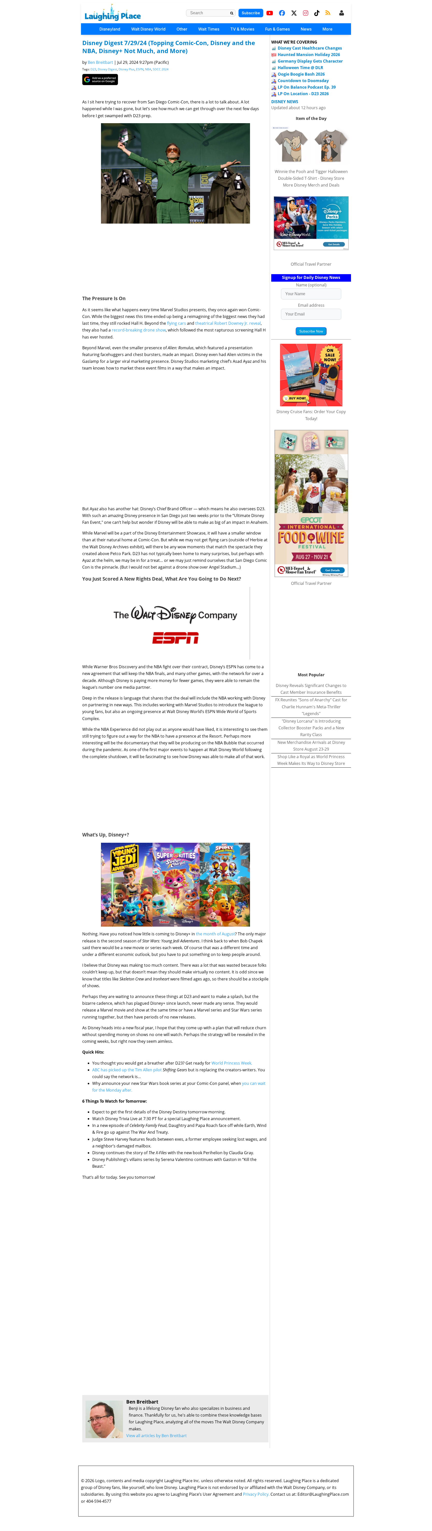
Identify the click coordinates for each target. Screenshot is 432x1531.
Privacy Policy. (256, 1494)
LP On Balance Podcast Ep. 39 (307, 87)
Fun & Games (277, 29)
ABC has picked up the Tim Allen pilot (127, 1070)
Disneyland (110, 29)
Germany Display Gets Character (310, 61)
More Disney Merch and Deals (311, 185)
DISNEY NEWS (284, 101)
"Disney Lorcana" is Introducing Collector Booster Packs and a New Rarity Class (311, 727)
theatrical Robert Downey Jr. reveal (227, 323)
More (327, 29)
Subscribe (251, 13)
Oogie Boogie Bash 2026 (301, 74)
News (306, 29)
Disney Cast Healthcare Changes (310, 48)
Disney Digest (107, 69)
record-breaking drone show (139, 330)
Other (181, 29)
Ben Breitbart (100, 62)
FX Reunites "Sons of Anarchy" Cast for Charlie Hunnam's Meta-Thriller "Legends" (311, 706)
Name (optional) (311, 285)
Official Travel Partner (311, 264)
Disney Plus (126, 69)
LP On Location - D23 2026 (303, 93)
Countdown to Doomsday (303, 80)
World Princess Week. (232, 1063)
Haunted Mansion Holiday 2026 (309, 54)
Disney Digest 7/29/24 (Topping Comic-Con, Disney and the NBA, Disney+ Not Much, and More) (168, 47)
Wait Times (208, 29)
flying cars (176, 323)
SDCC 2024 (160, 69)
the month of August (215, 934)
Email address (311, 305)
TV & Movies (242, 29)
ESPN (140, 69)
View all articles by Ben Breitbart (156, 1435)
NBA (148, 69)
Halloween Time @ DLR (300, 67)
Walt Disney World (148, 29)
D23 (93, 69)
